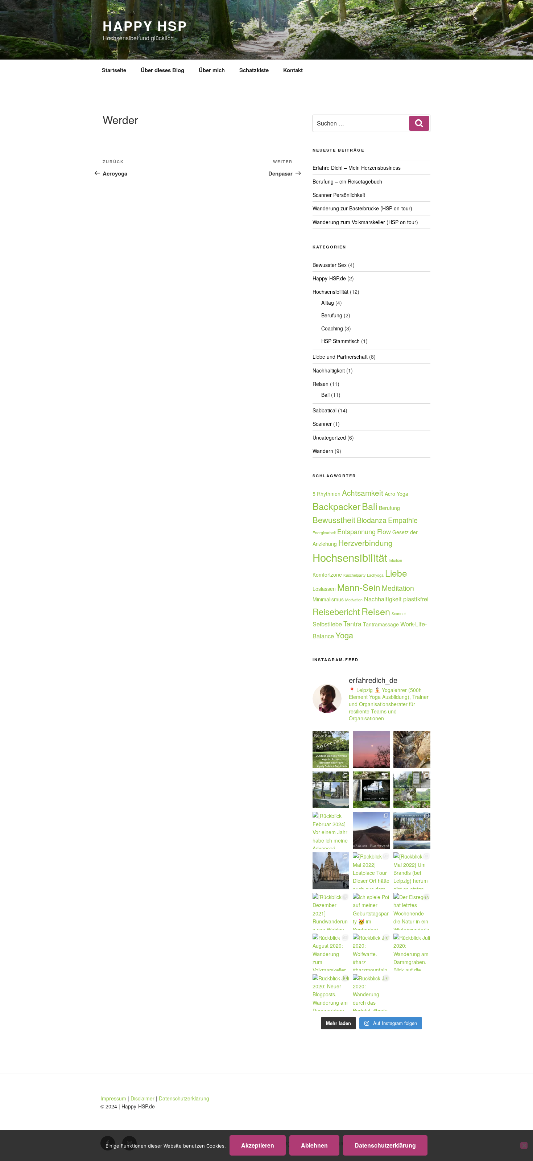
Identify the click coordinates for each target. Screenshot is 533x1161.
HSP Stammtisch (340, 341)
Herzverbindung (365, 542)
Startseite (114, 70)
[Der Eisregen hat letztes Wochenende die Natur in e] (411, 911)
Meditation (398, 587)
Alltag (327, 302)
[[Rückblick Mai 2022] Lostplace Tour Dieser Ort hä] (371, 870)
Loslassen (324, 588)
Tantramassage (381, 624)
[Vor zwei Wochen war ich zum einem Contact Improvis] (331, 870)
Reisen (321, 383)
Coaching (332, 328)
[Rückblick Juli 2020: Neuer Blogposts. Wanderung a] (331, 992)
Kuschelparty (354, 575)
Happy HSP (145, 25)
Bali (325, 394)
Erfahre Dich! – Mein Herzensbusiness (357, 167)
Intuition (395, 560)
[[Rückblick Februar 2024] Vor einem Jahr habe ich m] (331, 830)
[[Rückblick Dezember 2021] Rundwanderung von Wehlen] (331, 911)
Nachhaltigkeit (329, 370)
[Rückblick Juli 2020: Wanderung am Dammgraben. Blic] (411, 952)
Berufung (331, 315)
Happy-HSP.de (329, 278)
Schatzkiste (254, 70)
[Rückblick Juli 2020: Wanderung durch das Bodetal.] (371, 992)
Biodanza (372, 520)
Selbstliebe (327, 623)
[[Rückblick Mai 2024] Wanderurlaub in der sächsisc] (371, 789)
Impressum (113, 1098)
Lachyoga (375, 575)
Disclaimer (142, 1098)
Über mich (212, 70)
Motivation (354, 599)
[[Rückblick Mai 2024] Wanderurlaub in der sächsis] (331, 789)
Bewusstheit (334, 519)
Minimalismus (328, 599)
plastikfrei (416, 598)
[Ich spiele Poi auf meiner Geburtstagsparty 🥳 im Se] (371, 911)
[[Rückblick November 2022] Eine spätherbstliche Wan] (411, 830)
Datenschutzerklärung (184, 1098)
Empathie (403, 520)
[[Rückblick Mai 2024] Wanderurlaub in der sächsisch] (411, 789)
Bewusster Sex (330, 264)
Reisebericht (336, 611)
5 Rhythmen (326, 493)
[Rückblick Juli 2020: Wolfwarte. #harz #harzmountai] (371, 952)
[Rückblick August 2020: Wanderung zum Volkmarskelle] (331, 952)
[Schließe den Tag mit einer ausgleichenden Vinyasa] (331, 749)
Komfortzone (327, 574)
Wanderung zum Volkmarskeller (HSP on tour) (365, 222)
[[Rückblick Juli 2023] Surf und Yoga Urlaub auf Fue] (371, 830)
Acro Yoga (396, 493)
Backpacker (336, 505)
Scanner (322, 423)
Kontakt (293, 70)
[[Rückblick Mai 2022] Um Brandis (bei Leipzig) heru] (411, 870)
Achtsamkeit (362, 492)
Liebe (396, 573)
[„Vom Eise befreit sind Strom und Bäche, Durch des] (411, 749)
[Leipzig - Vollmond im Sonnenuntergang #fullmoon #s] (371, 749)
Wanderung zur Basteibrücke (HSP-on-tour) (362, 208)
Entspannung (356, 531)
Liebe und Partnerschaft (340, 356)
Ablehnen (314, 1145)
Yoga (344, 635)
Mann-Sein (358, 587)
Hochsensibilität (330, 291)
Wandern (323, 450)
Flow (384, 531)
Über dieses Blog (162, 70)
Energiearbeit (324, 532)
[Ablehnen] (524, 1145)
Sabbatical (324, 410)
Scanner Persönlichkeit (339, 194)
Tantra (352, 623)
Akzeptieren (257, 1145)
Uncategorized (329, 437)
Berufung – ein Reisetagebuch (347, 181)
